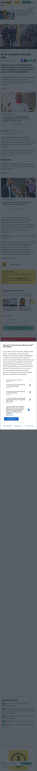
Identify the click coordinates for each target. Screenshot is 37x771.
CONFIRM (11, 419)
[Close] (33, 345)
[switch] (29, 385)
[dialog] (18, 385)
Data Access (18, 426)
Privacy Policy (29, 426)
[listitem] (18, 380)
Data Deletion (7, 426)
